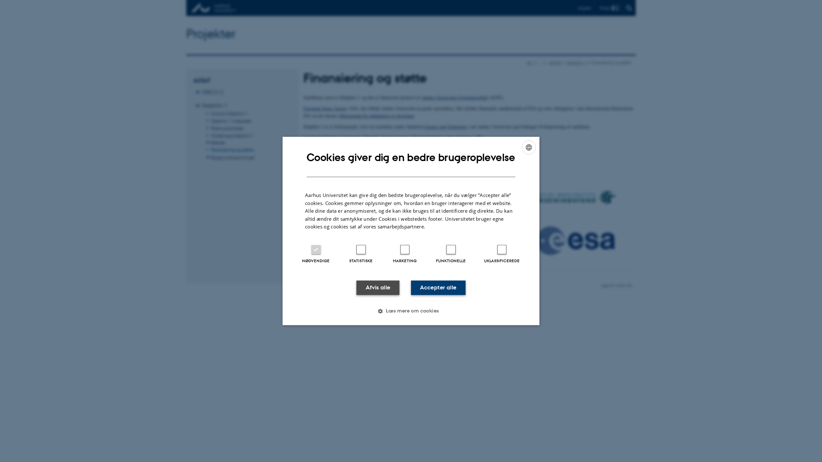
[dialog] (411, 231)
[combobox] (529, 147)
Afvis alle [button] (378, 287)
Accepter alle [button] (438, 287)
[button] (411, 311)
